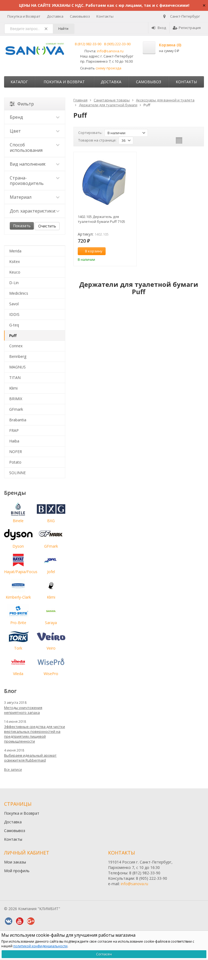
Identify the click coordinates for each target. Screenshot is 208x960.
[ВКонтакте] (8, 921)
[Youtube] (19, 921)
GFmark (16, 409)
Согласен (104, 954)
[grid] (179, 140)
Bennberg (17, 356)
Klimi (13, 388)
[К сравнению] (122, 251)
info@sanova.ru (110, 51)
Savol (14, 303)
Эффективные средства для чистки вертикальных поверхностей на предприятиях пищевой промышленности (34, 734)
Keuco (14, 272)
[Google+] (30, 921)
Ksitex (14, 261)
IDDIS (14, 314)
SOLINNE (17, 472)
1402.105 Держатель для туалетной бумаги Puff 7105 (101, 219)
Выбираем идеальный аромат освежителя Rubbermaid (30, 758)
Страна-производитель (27, 180)
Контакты (104, 16)
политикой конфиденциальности (40, 946)
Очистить (47, 226)
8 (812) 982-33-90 (88, 43)
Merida (15, 250)
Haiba (14, 441)
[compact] (196, 140)
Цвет (15, 131)
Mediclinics (18, 293)
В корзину (93, 251)
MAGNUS (17, 367)
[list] (187, 140)
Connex (15, 345)
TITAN (15, 377)
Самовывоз (80, 16)
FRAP (14, 430)
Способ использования (26, 147)
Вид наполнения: (28, 164)
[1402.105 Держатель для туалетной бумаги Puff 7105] (105, 183)
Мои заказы (15, 862)
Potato (15, 462)
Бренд (16, 117)
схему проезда (108, 68)
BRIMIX (15, 398)
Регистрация (190, 27)
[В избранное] (130, 251)
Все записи (13, 769)
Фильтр (25, 104)
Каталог (19, 81)
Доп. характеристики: (33, 211)
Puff (13, 335)
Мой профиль (17, 870)
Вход (162, 27)
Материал (20, 197)
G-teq (14, 325)
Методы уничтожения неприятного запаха (23, 710)
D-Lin (14, 282)
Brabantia (17, 419)
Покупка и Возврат (23, 16)
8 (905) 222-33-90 (117, 43)
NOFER (15, 451)
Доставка (55, 16)
